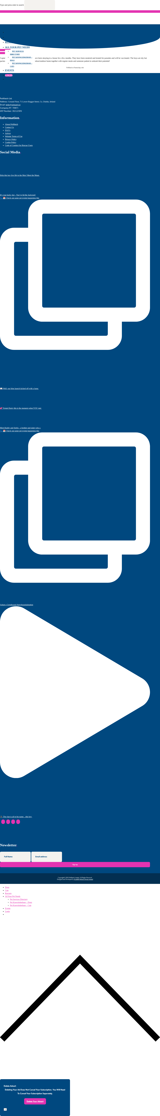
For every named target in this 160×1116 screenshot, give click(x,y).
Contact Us (9, 127)
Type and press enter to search (12, 5)
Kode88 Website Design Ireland (83, 879)
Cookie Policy (10, 142)
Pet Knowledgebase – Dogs (21, 58)
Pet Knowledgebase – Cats (21, 64)
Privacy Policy (10, 139)
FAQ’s (7, 130)
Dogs (8, 32)
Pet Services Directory (17, 52)
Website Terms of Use (13, 136)
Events (9, 70)
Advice (8, 133)
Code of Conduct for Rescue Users (19, 145)
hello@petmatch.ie (13, 105)
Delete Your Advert (35, 1101)
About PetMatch (11, 124)
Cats (8, 37)
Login (8, 75)
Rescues (10, 42)
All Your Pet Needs (17, 47)
